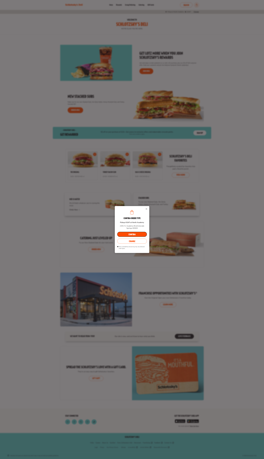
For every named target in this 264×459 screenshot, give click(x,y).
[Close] (146, 209)
